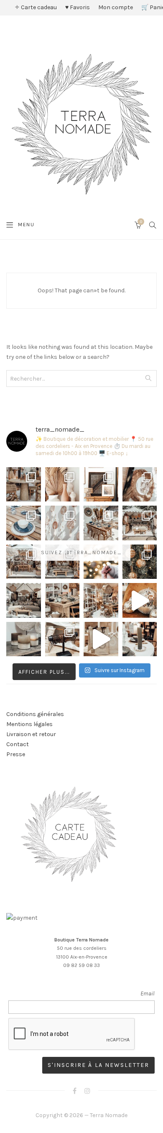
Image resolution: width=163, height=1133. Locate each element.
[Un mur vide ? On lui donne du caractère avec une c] (139, 484)
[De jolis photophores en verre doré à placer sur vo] (23, 639)
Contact (17, 744)
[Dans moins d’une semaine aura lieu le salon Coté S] (62, 562)
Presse (15, 754)
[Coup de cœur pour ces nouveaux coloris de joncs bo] (62, 639)
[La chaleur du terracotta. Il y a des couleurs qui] (62, 484)
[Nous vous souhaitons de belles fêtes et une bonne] (101, 562)
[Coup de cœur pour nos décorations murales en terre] (62, 523)
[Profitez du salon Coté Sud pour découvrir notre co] (101, 523)
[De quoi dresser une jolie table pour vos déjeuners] (23, 523)
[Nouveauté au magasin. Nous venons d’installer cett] (23, 484)
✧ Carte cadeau (36, 7)
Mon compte (115, 7)
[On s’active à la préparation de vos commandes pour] (101, 639)
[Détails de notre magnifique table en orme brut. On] (62, 600)
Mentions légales (29, 724)
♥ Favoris (77, 7)
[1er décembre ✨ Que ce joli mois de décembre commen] (139, 639)
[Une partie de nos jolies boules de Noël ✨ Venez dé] (139, 562)
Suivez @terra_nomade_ (81, 552)
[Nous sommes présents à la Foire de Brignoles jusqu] (23, 600)
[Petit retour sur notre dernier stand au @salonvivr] (23, 562)
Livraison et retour (31, 734)
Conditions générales (35, 714)
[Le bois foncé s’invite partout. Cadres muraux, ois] (101, 484)
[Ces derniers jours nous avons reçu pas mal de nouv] (101, 600)
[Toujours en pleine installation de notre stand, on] (139, 523)
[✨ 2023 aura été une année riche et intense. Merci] (139, 600)
